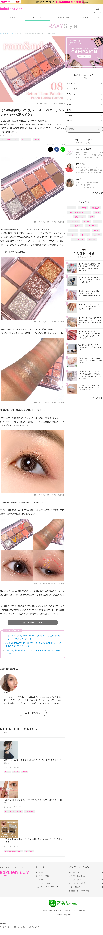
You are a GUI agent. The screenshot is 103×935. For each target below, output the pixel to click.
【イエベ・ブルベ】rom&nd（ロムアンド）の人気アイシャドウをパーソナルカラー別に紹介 (33, 637)
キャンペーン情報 (63, 17)
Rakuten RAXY (11, 9)
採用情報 (82, 910)
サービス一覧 (4, 927)
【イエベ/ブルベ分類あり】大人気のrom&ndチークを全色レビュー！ (32, 652)
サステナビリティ (35, 927)
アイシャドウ (26, 139)
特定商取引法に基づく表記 (79, 891)
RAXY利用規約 (74, 887)
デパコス (85, 235)
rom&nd (36, 139)
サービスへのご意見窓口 (78, 883)
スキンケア (71, 83)
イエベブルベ (91, 226)
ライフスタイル (78, 239)
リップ (97, 221)
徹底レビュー (79, 217)
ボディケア (71, 99)
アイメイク (10, 136)
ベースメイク (72, 88)
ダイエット (72, 235)
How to (7, 772)
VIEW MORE (97, 193)
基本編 (97, 212)
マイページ (40, 880)
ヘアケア (70, 104)
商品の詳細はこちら (32, 622)
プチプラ (73, 230)
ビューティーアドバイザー (45, 887)
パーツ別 (16, 772)
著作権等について (70, 910)
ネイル (69, 110)
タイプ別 (92, 239)
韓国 (91, 217)
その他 (69, 120)
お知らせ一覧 (74, 872)
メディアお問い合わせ (77, 876)
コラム (69, 115)
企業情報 (44, 910)
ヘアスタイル (76, 226)
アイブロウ (29, 851)
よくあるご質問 (75, 880)
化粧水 (96, 230)
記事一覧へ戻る (32, 712)
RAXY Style (38, 17)
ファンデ (97, 235)
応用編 (25, 772)
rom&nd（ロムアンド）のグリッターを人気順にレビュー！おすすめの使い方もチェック (33, 644)
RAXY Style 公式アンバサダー (10, 139)
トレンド (86, 221)
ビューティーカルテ (43, 883)
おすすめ (83, 208)
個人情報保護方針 (55, 910)
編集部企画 (95, 208)
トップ (12, 17)
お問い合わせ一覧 (19, 927)
